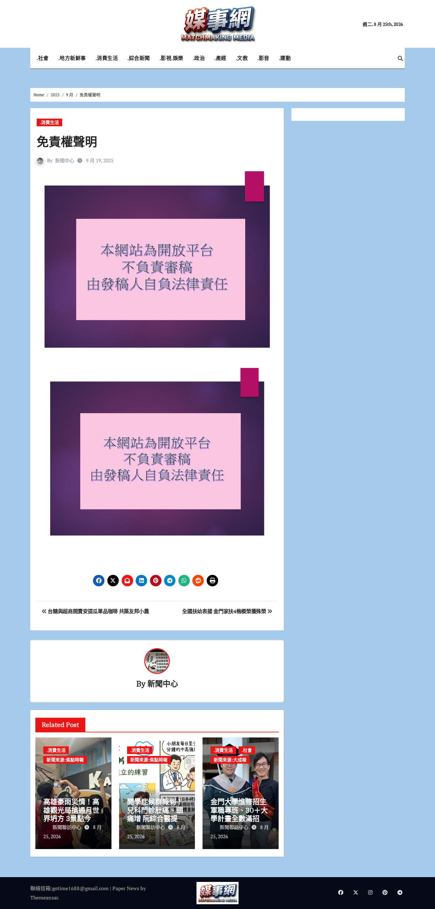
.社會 (43, 58)
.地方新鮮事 (72, 58)
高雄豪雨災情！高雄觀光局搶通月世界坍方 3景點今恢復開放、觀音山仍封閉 (71, 818)
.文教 (242, 58)
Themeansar (44, 897)
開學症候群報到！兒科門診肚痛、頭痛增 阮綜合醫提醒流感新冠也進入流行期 (156, 818)
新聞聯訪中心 (67, 827)
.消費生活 (107, 58)
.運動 (285, 58)
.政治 (199, 58)
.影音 (263, 58)
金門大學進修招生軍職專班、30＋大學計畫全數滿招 (239, 810)
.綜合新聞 (138, 58)
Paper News (125, 888)
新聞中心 (64, 160)
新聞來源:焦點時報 (65, 760)
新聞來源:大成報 (230, 760)
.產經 (220, 58)
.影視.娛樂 (171, 58)
